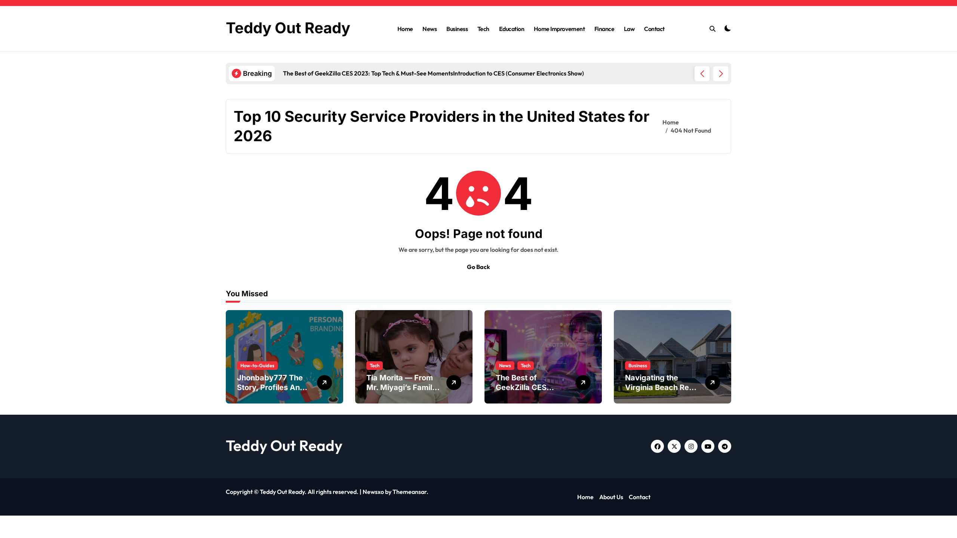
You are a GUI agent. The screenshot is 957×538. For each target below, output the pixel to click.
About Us (611, 497)
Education (511, 29)
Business (457, 29)
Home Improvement (559, 29)
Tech (483, 29)
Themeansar (410, 491)
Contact (654, 29)
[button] (720, 73)
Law (629, 29)
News (429, 29)
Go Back (478, 266)
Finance (604, 29)
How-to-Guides (257, 365)
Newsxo (373, 491)
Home (405, 29)
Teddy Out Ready (288, 28)
